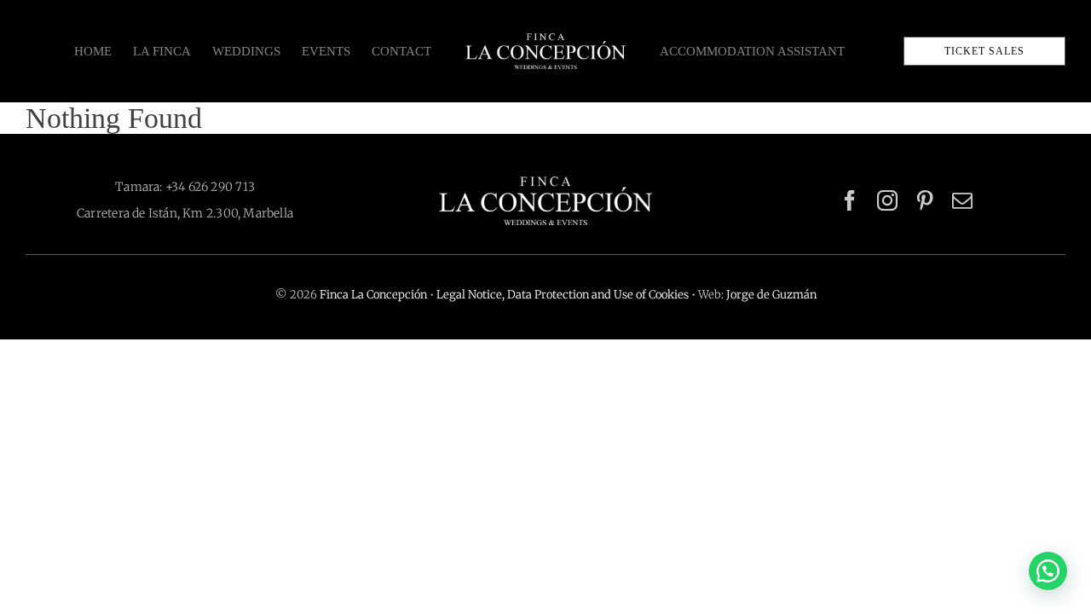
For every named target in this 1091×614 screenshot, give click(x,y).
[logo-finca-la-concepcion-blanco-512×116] (545, 184)
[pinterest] (925, 200)
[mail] (962, 200)
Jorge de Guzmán (771, 294)
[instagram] (887, 200)
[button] (1048, 571)
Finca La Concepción (373, 294)
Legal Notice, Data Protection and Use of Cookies (562, 294)
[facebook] (850, 200)
